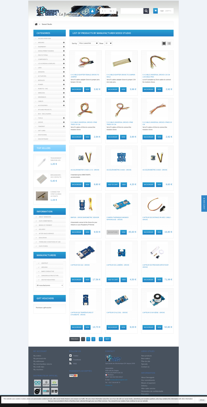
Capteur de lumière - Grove (118, 265)
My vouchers (38, 369)
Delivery (42, 229)
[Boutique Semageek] (78, 11)
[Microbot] (46, 391)
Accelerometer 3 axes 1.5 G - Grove (85, 170)
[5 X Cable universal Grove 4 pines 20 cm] (157, 109)
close (202, 400)
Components (43, 59)
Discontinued (43, 139)
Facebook (77, 360)
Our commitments (45, 221)
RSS (75, 364)
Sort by (74, 43)
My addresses (38, 361)
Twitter (75, 356)
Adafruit (44, 263)
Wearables (42, 97)
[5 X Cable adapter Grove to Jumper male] (121, 62)
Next (107, 339)
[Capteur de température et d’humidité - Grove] (85, 300)
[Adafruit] (46, 383)
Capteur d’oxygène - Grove (154, 312)
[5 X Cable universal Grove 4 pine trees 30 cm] (85, 109)
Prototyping (43, 55)
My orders (37, 356)
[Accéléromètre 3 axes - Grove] (121, 157)
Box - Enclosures (44, 114)
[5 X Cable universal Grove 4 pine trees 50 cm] (121, 109)
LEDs (39, 67)
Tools (40, 118)
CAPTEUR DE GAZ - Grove (80, 265)
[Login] (92, 11)
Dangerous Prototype (49, 275)
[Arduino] (37, 383)
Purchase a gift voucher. (44, 308)
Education (43, 237)
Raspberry (42, 46)
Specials (144, 364)
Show (101, 43)
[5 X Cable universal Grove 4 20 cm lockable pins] (157, 62)
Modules (41, 80)
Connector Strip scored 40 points (56, 194)
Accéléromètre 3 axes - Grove (119, 170)
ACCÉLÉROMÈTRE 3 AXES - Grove (155, 170)
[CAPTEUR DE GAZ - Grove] (85, 252)
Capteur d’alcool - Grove (117, 312)
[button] (204, 203)
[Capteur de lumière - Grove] (121, 252)
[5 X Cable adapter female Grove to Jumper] (85, 62)
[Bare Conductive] (37, 391)
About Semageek (45, 217)
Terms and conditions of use (49, 242)
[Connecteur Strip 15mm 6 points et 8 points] (42, 196)
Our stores (43, 246)
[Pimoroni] (54, 391)
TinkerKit (41, 126)
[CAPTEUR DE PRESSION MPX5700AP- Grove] (157, 252)
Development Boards (46, 51)
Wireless (41, 93)
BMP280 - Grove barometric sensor (85, 217)
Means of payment (45, 225)
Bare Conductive (47, 271)
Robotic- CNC (43, 88)
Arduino (41, 42)
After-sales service (46, 233)
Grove (40, 122)
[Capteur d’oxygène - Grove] (157, 300)
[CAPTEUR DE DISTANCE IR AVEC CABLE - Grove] (157, 204)
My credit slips (38, 367)
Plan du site (145, 361)
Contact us (108, 385)
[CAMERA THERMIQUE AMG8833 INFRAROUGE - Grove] (121, 204)
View (87, 89)
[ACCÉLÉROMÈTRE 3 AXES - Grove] (157, 157)
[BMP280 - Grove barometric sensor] (85, 204)
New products (146, 356)
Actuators (42, 76)
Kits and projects (44, 109)
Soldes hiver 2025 (44, 38)
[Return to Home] (36, 24)
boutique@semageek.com (118, 380)
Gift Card (41, 130)
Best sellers (145, 358)
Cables (40, 101)
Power (40, 84)
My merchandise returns (42, 364)
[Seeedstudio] (54, 383)
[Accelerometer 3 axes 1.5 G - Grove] (85, 157)
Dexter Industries (48, 279)
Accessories (42, 105)
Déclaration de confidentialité (152, 391)
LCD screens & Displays (46, 63)
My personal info (39, 358)
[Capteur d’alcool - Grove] (121, 300)
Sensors (41, 72)
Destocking (42, 135)
